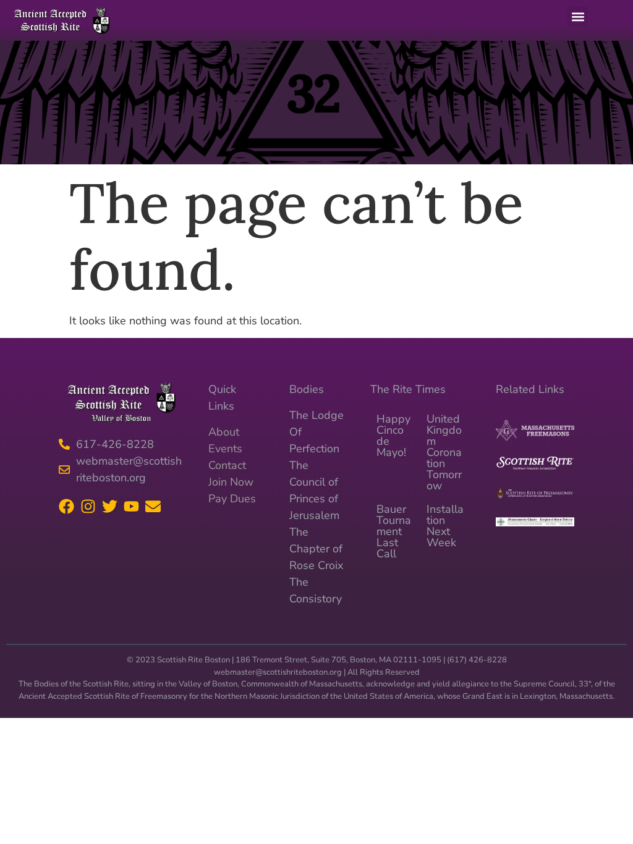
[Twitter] (109, 506)
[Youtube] (131, 506)
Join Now (230, 482)
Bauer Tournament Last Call (393, 531)
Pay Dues (232, 498)
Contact (227, 465)
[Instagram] (88, 506)
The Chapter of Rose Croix (316, 549)
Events (225, 448)
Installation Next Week (445, 526)
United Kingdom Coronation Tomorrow (444, 452)
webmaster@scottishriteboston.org (278, 672)
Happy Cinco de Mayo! (393, 435)
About (223, 431)
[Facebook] (66, 506)
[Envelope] (153, 506)
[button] (577, 16)
